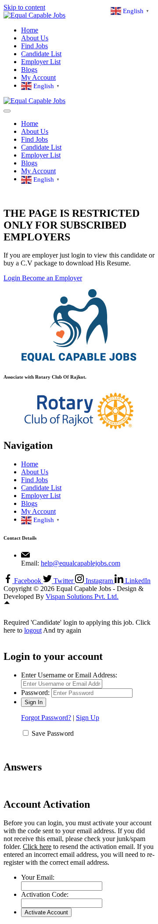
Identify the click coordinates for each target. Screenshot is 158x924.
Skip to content (24, 7)
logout (33, 630)
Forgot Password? (46, 717)
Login (13, 278)
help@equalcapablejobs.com (80, 563)
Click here (37, 846)
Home (29, 30)
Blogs (29, 69)
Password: (35, 692)
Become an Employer (52, 278)
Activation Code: (44, 894)
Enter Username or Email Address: (69, 675)
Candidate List (41, 53)
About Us (34, 38)
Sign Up (87, 717)
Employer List (41, 61)
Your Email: (37, 877)
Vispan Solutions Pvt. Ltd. (82, 596)
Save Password (53, 733)
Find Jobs (34, 46)
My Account (38, 77)
